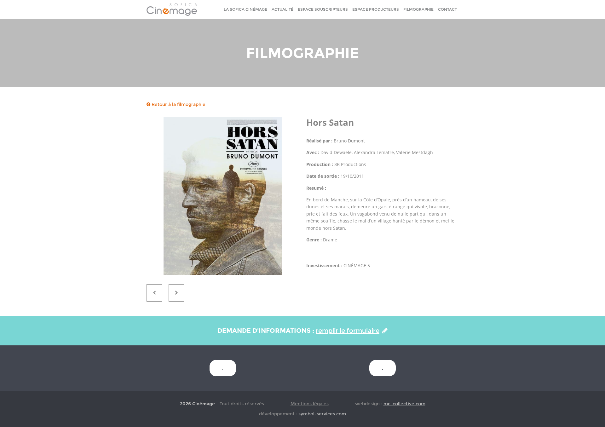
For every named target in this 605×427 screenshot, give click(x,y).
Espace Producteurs (375, 9)
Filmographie (418, 9)
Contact (447, 9)
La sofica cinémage (245, 9)
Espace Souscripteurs (323, 9)
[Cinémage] (172, 9)
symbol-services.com (322, 414)
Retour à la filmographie (177, 104)
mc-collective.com (404, 404)
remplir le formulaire (347, 330)
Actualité (282, 9)
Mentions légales (310, 404)
